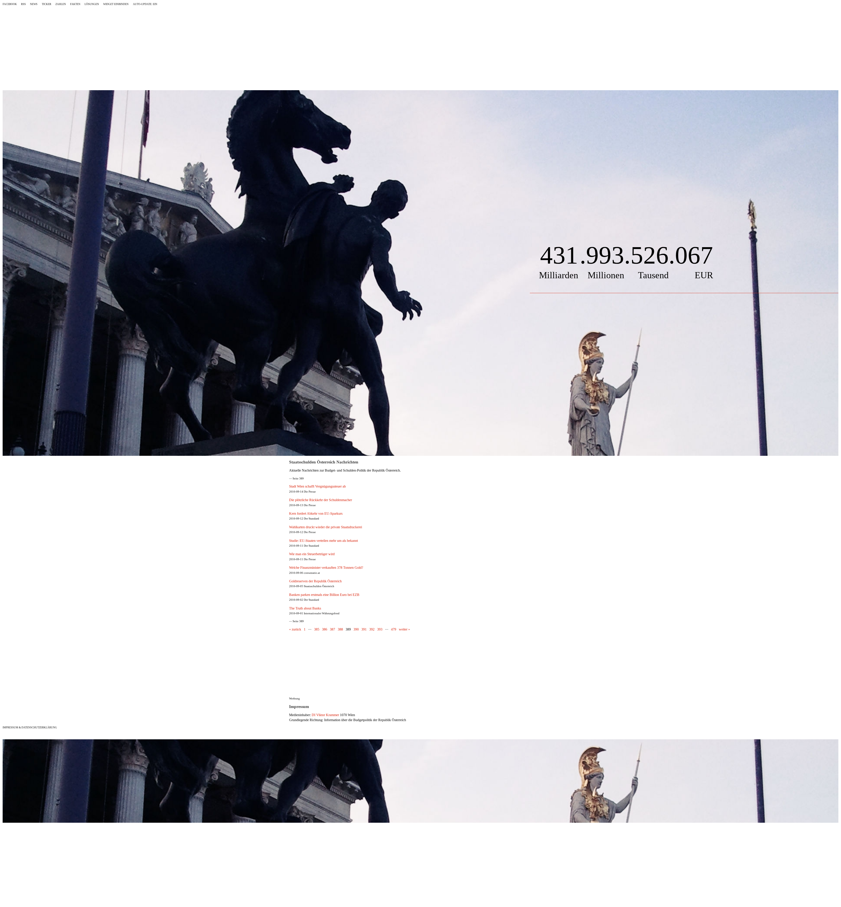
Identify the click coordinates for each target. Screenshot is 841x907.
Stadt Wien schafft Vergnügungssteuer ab (317, 486)
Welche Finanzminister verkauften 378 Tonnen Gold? (326, 567)
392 (372, 629)
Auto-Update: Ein (145, 4)
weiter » (404, 629)
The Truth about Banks (305, 608)
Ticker (46, 4)
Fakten (75, 4)
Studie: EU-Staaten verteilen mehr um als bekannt (323, 540)
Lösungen (92, 4)
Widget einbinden (116, 4)
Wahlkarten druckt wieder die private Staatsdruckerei (325, 527)
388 (340, 629)
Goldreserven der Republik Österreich (315, 581)
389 (348, 629)
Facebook (10, 4)
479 (393, 629)
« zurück (295, 629)
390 (356, 629)
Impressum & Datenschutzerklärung (30, 727)
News (33, 4)
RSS (23, 4)
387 (332, 629)
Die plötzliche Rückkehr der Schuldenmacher (320, 500)
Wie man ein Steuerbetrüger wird (312, 554)
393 (379, 629)
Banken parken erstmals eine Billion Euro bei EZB (324, 595)
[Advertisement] (369, 666)
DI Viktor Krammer (325, 715)
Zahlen (60, 4)
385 (316, 629)
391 (364, 629)
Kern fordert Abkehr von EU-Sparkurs (316, 513)
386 (324, 629)
